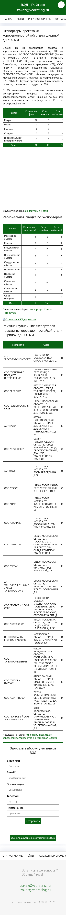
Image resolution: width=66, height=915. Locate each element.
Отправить (33, 821)
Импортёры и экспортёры (34, 19)
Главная (8, 19)
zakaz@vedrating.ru (33, 10)
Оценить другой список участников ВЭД (33, 837)
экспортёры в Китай (36, 210)
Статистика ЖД (13, 855)
